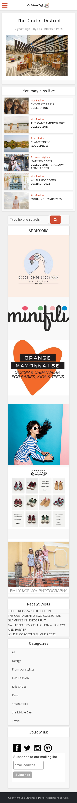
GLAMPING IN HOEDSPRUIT (40, 143)
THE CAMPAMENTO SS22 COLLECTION (48, 124)
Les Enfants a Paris (50, 29)
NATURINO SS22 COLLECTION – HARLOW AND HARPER (47, 164)
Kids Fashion (38, 100)
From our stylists (40, 157)
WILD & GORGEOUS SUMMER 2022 (43, 181)
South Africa (38, 138)
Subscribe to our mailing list (35, 757)
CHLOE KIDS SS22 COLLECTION (42, 106)
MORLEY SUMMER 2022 (46, 199)
